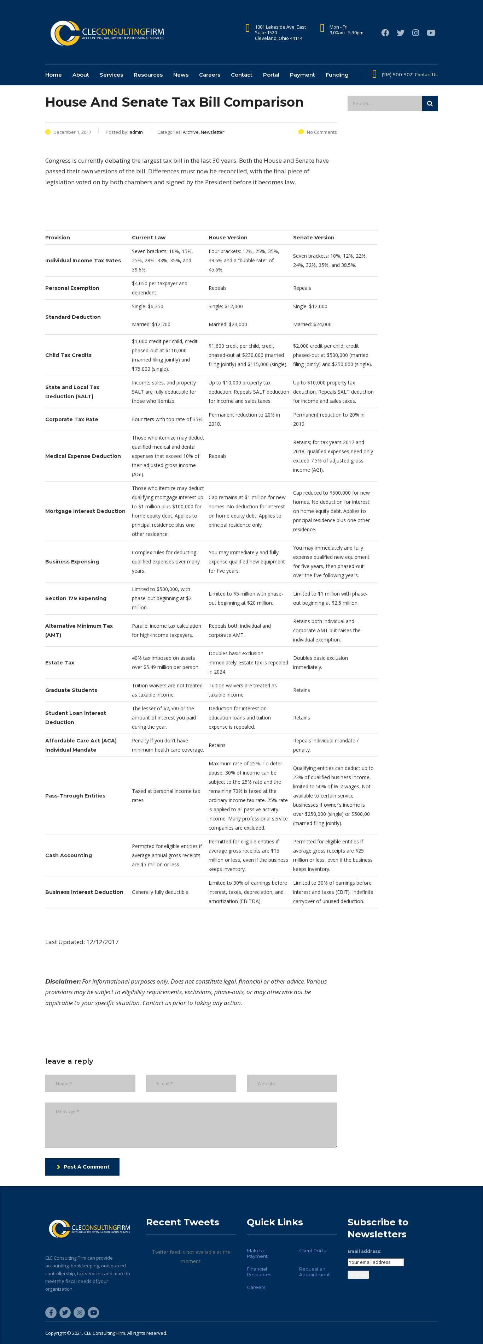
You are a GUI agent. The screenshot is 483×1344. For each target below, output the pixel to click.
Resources (148, 74)
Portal (271, 74)
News (180, 74)
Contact (241, 74)
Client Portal (313, 1250)
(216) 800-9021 (398, 74)
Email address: (365, 1251)
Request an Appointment (314, 1271)
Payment (302, 74)
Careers (209, 74)
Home (53, 74)
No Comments (322, 132)
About (80, 74)
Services (111, 74)
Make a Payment (257, 1253)
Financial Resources (259, 1271)
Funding (337, 74)
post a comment (87, 1167)
